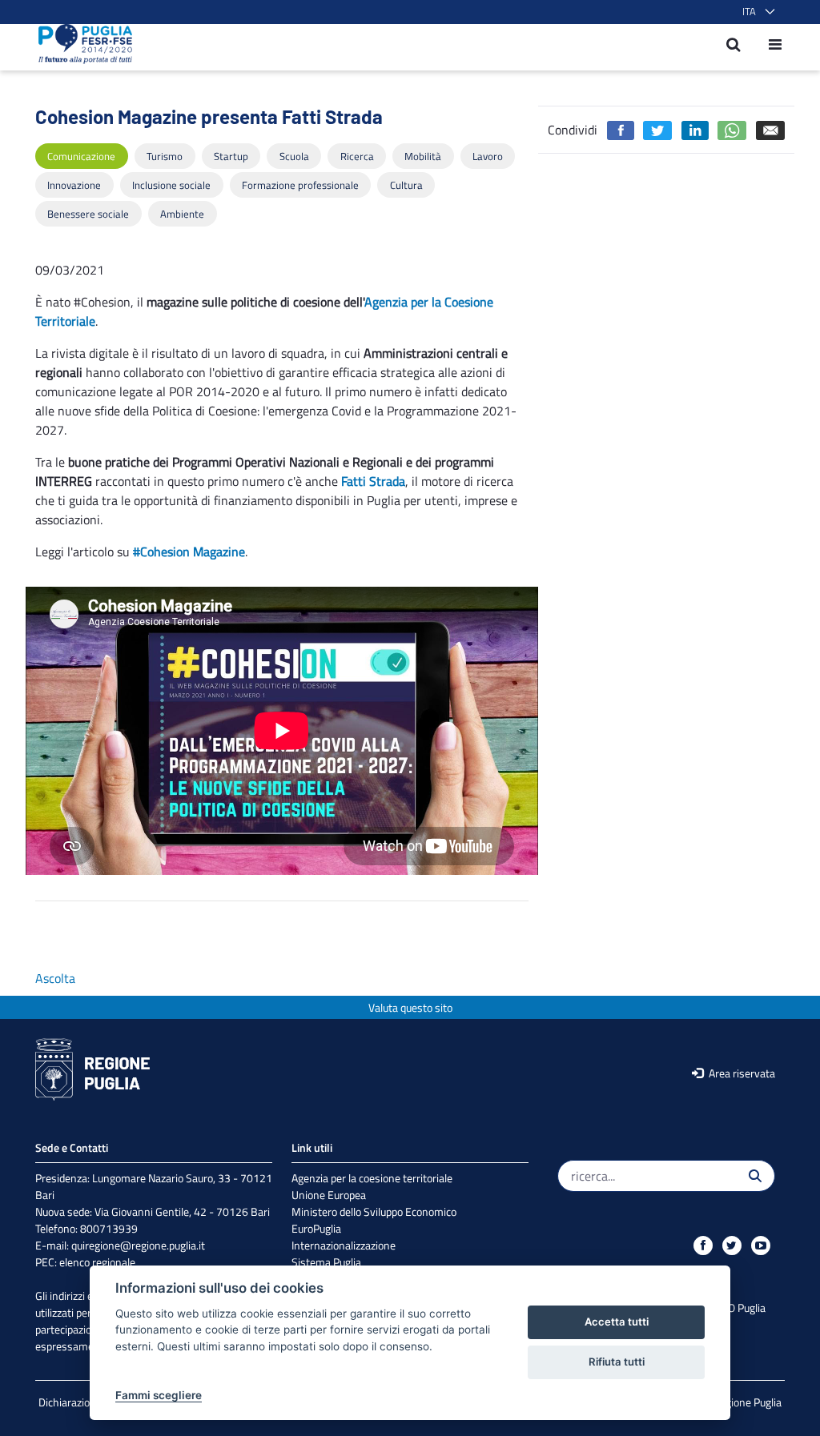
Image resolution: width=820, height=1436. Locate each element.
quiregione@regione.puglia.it (138, 1245)
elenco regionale (97, 1261)
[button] (755, 12)
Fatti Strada (373, 481)
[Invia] (755, 1176)
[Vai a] (80, 44)
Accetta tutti (617, 1321)
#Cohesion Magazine (189, 551)
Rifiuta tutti (617, 1361)
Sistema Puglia (326, 1261)
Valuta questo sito (410, 1007)
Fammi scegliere (158, 1395)
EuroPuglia (316, 1228)
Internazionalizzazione (343, 1245)
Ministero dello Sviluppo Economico (373, 1211)
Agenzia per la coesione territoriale (371, 1177)
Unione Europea (328, 1194)
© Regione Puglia (742, 1402)
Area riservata (740, 1073)
